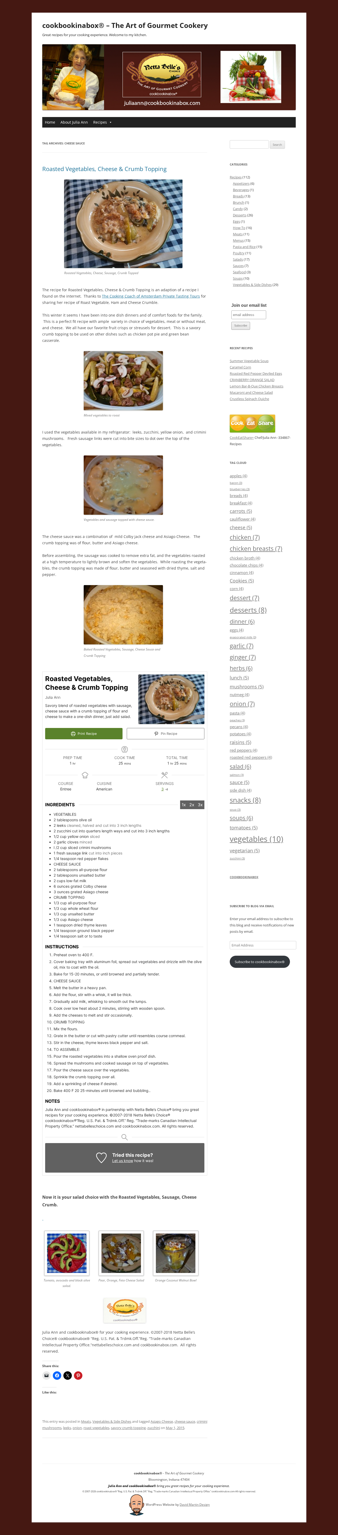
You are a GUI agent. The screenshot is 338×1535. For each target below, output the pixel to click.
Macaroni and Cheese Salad (251, 392)
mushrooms (247, 686)
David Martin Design (195, 1504)
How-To (239, 227)
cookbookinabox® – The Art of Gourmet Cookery (125, 25)
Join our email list (248, 305)
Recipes (100, 122)
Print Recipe (87, 734)
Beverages (241, 189)
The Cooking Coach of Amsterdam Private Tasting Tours (151, 296)
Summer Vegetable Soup (249, 360)
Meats (86, 1421)
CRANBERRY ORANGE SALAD (252, 379)
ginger (243, 657)
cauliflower (242, 519)
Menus (238, 240)
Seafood (239, 272)
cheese (241, 527)
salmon (237, 775)
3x (200, 804)
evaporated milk (243, 637)
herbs (241, 668)
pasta (237, 713)
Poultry (239, 253)
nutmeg (239, 694)
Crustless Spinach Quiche (249, 398)
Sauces (238, 265)
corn (236, 588)
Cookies (242, 580)
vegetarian (245, 850)
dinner (242, 621)
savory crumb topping (128, 1427)
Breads (238, 196)
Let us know (122, 1160)
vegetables (256, 839)
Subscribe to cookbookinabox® (260, 961)
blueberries (240, 489)
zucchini (153, 1427)
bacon (236, 483)
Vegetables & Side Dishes (111, 1421)
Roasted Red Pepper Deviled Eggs (256, 373)
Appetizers (241, 183)
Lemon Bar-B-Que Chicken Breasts (256, 386)
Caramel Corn (240, 367)
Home (50, 122)
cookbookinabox (244, 877)
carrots (241, 511)
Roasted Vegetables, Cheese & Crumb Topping (104, 169)
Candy (238, 208)
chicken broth (245, 558)
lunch (239, 677)
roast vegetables (96, 1427)
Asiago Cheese (162, 1421)
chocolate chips (246, 565)
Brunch (238, 202)
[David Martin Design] (136, 1504)
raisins (240, 742)
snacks (245, 799)
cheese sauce (185, 1421)
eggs (236, 630)
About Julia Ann (74, 122)
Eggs (236, 221)
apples (238, 475)
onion (77, 1427)
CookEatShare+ (242, 437)
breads (239, 495)
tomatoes (243, 827)
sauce (239, 782)
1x (184, 804)
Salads (238, 259)
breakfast (241, 503)
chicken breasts (256, 548)
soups (241, 818)
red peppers (243, 750)
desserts (248, 609)
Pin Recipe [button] (168, 734)
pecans (239, 726)
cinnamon (241, 572)
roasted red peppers (251, 757)
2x (191, 804)
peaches (237, 720)
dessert (244, 598)
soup (235, 810)
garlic (241, 646)
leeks (67, 1427)
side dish (240, 790)
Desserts (239, 215)
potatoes (240, 733)
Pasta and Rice (244, 246)
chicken (245, 537)
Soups (238, 278)
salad (240, 766)
